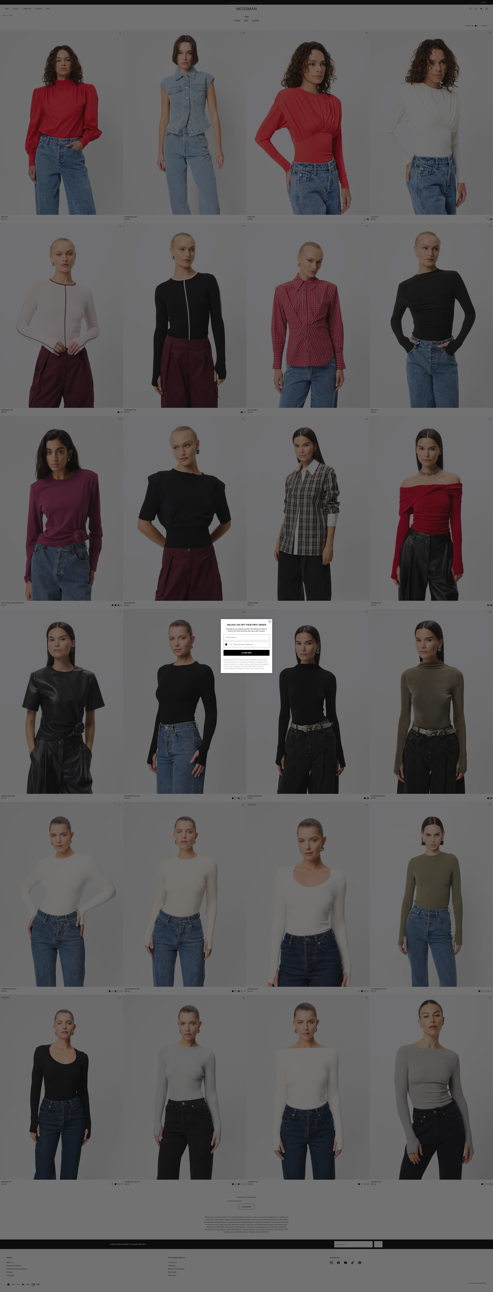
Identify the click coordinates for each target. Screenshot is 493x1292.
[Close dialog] (270, 621)
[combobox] (228, 644)
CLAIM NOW (246, 653)
